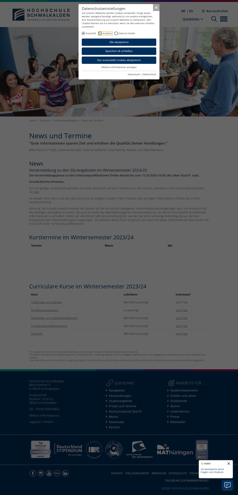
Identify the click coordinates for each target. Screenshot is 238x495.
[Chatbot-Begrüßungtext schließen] (229, 463)
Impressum (134, 74)
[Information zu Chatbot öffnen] (227, 485)
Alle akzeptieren (119, 42)
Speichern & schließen (119, 51)
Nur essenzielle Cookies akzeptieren (119, 60)
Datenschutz (149, 74)
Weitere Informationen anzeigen (119, 67)
